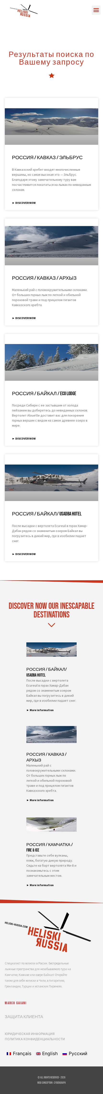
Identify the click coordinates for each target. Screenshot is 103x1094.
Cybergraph (60, 1083)
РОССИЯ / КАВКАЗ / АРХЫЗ (44, 278)
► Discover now (24, 203)
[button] (96, 10)
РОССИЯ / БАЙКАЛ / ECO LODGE (44, 394)
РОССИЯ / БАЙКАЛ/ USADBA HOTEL (46, 514)
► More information (40, 710)
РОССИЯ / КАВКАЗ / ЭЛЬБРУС (47, 158)
